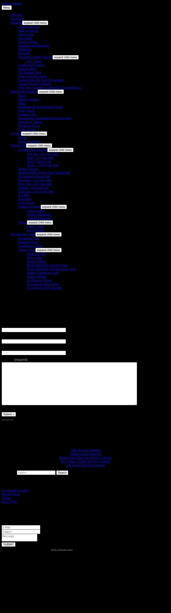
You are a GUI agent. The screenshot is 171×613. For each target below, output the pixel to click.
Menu (6, 7)
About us (16, 22)
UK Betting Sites (29, 72)
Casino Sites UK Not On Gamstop (41, 80)
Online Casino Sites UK (86, 454)
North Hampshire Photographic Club (51, 269)
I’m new (15, 133)
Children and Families (32, 149)
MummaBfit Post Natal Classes (47, 265)
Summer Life (27, 114)
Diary (22, 95)
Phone (6, 348)
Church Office (27, 42)
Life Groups (26, 202)
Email (6, 336)
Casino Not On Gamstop (34, 84)
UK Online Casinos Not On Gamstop (85, 461)
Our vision (25, 38)
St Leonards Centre (22, 234)
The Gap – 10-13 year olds (36, 191)
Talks (21, 103)
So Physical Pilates (39, 280)
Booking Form (28, 242)
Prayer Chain (35, 226)
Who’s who (26, 34)
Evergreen (25, 199)
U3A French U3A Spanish (44, 288)
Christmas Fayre (29, 125)
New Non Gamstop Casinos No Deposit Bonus (49, 87)
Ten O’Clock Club (39, 161)
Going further (36, 211)
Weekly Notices (28, 99)
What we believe (29, 141)
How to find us (28, 30)
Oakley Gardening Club (42, 273)
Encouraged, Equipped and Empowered (44, 118)
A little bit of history (31, 65)
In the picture (27, 129)
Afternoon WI (36, 254)
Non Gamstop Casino (32, 76)
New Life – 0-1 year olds (35, 184)
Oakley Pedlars (37, 276)
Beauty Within (36, 261)
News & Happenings (24, 91)
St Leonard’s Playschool (34, 176)
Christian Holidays (39, 218)
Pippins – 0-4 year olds (33, 187)
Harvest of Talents (30, 122)
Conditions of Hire (30, 246)
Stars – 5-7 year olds (40, 157)
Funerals (24, 53)
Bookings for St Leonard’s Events (40, 107)
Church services (28, 27)
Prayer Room (35, 230)
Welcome (16, 15)
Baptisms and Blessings (33, 45)
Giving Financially (39, 214)
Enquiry (14, 359)
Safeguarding (27, 69)
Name (6, 325)
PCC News (34, 61)
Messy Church (28, 169)
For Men (24, 195)
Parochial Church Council (35, 57)
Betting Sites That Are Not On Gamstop (85, 457)
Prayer (22, 222)
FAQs (22, 137)
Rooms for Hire (28, 238)
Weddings (24, 49)
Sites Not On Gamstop (86, 450)
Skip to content (11, 3)
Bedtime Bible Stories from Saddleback (44, 172)
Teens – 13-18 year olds (42, 165)
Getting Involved (29, 206)
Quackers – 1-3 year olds (34, 180)
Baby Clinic (35, 258)
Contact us (17, 18)
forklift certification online (62, 550)
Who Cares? (26, 110)
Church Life (18, 145)
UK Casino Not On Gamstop (85, 465)
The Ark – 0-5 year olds (42, 154)
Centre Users (26, 250)
